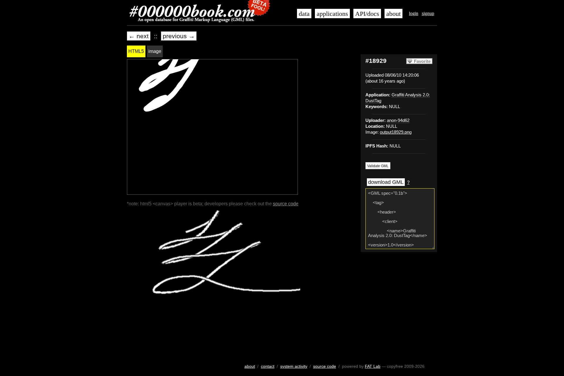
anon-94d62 (398, 120)
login (413, 13)
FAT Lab (372, 366)
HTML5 (136, 51)
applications (332, 13)
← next (139, 36)
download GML (386, 182)
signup (428, 13)
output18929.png (396, 132)
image (154, 51)
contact (267, 366)
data (304, 13)
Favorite (422, 61)
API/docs (367, 13)
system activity (293, 366)
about (393, 13)
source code (285, 203)
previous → (179, 36)
